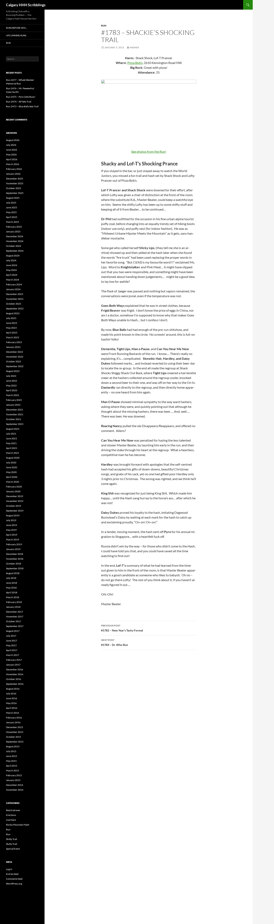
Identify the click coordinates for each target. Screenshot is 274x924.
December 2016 (14, 669)
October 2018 (13, 563)
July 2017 (11, 635)
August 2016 (12, 688)
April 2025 (11, 217)
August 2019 (12, 515)
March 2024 (12, 279)
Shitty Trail (11, 839)
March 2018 (12, 597)
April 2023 (11, 332)
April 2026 (11, 159)
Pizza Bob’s (135, 63)
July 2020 (11, 462)
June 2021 (11, 438)
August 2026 (12, 140)
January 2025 (13, 231)
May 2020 (11, 472)
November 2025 (14, 183)
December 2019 (14, 496)
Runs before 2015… (16, 27)
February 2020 (14, 486)
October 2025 (13, 188)
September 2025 (14, 193)
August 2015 (12, 746)
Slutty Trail (11, 843)
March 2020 (12, 481)
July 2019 (11, 520)
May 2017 (11, 645)
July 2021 (11, 433)
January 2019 (13, 549)
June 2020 (11, 467)
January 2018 (13, 606)
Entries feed (12, 873)
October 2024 (13, 245)
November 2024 (14, 241)
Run (103, 25)
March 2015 (12, 770)
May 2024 (11, 270)
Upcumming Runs (16, 35)
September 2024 (14, 250)
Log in (9, 869)
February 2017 (14, 659)
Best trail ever (13, 810)
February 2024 (14, 284)
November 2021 (14, 414)
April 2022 (11, 390)
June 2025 (11, 207)
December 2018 (14, 553)
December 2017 (14, 611)
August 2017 (12, 630)
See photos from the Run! (148, 151)
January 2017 (13, 664)
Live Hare (11, 819)
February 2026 (14, 168)
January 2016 (13, 722)
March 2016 (12, 712)
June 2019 (11, 525)
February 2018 (14, 602)
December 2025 (14, 178)
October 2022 (13, 361)
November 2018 (14, 558)
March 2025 (12, 221)
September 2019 (14, 510)
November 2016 (14, 674)
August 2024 (12, 255)
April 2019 (11, 534)
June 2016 (11, 698)
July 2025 (11, 202)
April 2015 (11, 765)
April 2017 (11, 650)
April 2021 (11, 448)
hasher (134, 47)
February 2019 (14, 544)
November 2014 (14, 789)
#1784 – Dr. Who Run (114, 642)
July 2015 (11, 751)
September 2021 (14, 424)
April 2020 (11, 476)
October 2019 (13, 505)
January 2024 (13, 289)
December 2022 (14, 351)
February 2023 (14, 342)
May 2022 (11, 385)
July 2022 (11, 375)
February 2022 (14, 399)
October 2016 (13, 679)
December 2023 (14, 294)
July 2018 (11, 578)
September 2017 (14, 626)
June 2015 (11, 756)
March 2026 (12, 164)
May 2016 (11, 703)
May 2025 (11, 212)
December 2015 (14, 727)
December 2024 (14, 236)
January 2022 (13, 404)
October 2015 (13, 736)
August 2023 (12, 313)
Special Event (13, 848)
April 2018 (11, 592)
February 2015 (14, 775)
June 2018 (11, 582)
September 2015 (14, 741)
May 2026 (11, 154)
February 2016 (14, 717)
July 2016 (11, 693)
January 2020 (13, 491)
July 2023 (11, 318)
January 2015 (13, 780)
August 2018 (12, 573)
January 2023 (13, 347)
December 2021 (14, 409)
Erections (11, 815)
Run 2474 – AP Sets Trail (18, 101)
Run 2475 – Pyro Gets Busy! (20, 96)
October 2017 (13, 621)
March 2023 (12, 337)
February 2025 (14, 226)
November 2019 (14, 501)
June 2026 (11, 149)
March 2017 (12, 655)
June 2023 (11, 322)
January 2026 (13, 173)
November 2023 (14, 298)
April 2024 (11, 274)
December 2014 (14, 784)
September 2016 (14, 683)
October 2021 (13, 419)
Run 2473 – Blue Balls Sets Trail (22, 106)
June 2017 (11, 640)
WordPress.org (14, 883)
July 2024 (11, 260)
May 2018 (11, 587)
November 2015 (14, 732)
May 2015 (11, 760)
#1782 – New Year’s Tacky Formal (122, 628)
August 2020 (12, 457)
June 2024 (11, 265)
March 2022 (12, 395)
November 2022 (14, 356)
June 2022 (11, 380)
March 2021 (12, 452)
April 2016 (11, 707)
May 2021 (11, 443)
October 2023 (13, 303)
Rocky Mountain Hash (17, 824)
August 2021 (12, 428)
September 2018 (14, 568)
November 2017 (14, 616)
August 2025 (12, 197)
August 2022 (12, 371)
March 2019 (12, 539)
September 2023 (14, 308)
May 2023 (11, 327)
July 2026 (11, 144)
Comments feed (14, 878)
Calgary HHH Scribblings (26, 5)
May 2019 (11, 529)
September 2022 (14, 366)
